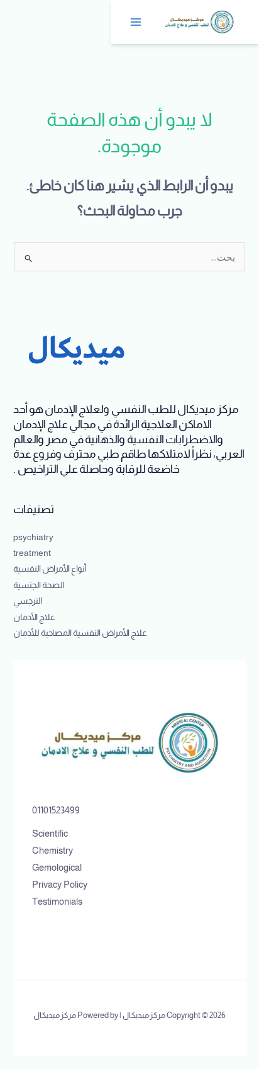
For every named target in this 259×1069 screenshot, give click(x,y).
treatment (32, 553)
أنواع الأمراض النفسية (49, 569)
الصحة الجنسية (38, 585)
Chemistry (52, 851)
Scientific (50, 834)
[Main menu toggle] (136, 22)
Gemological (57, 868)
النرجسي (27, 601)
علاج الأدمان (34, 617)
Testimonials (57, 901)
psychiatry (33, 537)
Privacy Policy (59, 885)
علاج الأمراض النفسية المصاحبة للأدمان (80, 633)
